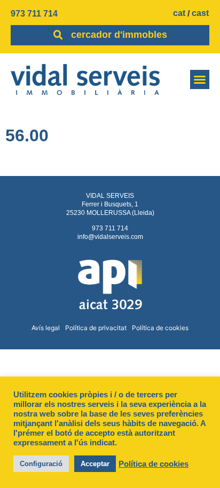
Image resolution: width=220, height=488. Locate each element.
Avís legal (46, 328)
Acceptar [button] (95, 464)
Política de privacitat (96, 328)
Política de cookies (160, 328)
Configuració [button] (41, 464)
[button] (199, 79)
